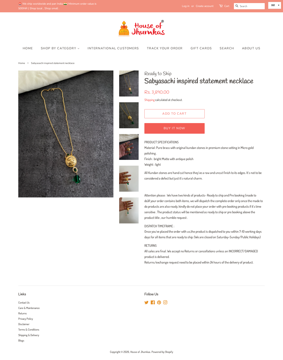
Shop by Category (59, 48)
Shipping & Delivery (28, 335)
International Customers (113, 48)
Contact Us (24, 302)
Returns (22, 313)
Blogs (21, 340)
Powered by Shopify (162, 351)
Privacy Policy (25, 318)
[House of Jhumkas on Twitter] (146, 303)
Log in (185, 6)
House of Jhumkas (140, 351)
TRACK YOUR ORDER (165, 48)
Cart (226, 6)
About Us (251, 48)
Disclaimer (23, 324)
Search (227, 48)
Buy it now (174, 128)
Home (28, 48)
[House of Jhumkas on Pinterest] (159, 303)
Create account (205, 6)
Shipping (149, 100)
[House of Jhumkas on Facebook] (153, 303)
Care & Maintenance (29, 308)
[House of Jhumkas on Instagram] (165, 303)
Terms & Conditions (28, 329)
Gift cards (201, 48)
